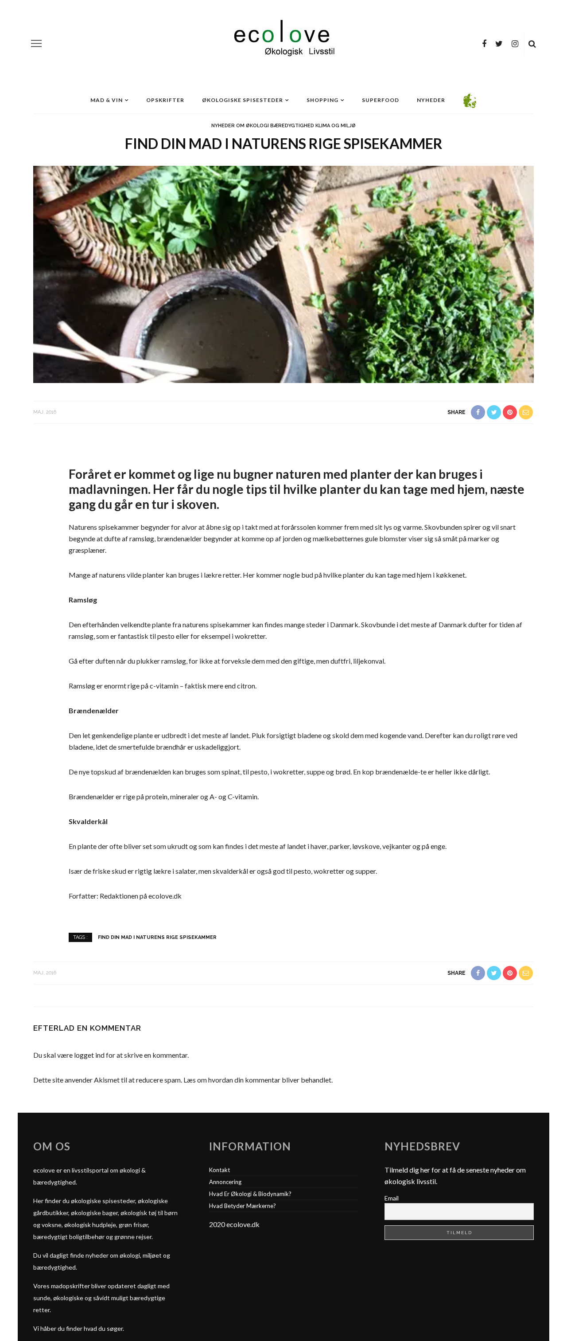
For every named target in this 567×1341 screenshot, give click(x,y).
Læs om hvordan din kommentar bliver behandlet (257, 1079)
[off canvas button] (36, 43)
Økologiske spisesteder (242, 100)
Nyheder (431, 100)
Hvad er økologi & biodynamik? (250, 1193)
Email (391, 1198)
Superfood (380, 100)
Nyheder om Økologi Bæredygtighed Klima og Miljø (283, 126)
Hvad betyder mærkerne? (242, 1205)
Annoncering (225, 1181)
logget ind (89, 1055)
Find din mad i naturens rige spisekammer (157, 937)
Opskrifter (165, 100)
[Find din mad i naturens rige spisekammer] (283, 273)
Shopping (322, 100)
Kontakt (219, 1169)
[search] (532, 43)
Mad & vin (106, 100)
